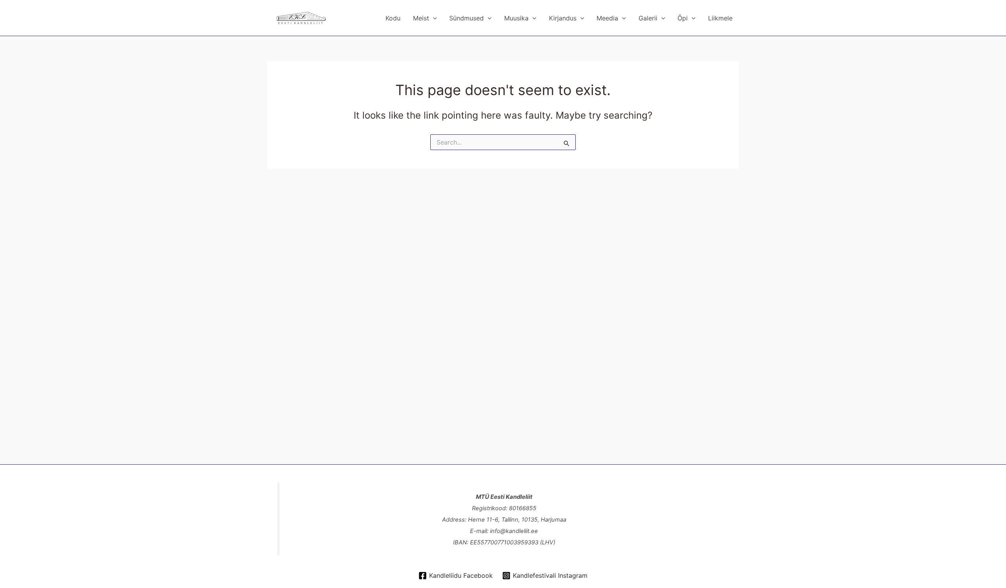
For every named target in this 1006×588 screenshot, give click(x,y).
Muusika (516, 18)
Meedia (607, 18)
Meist (421, 18)
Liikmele (720, 18)
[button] (433, 18)
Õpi (682, 18)
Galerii (648, 18)
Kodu (393, 18)
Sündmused (466, 18)
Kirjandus (562, 18)
